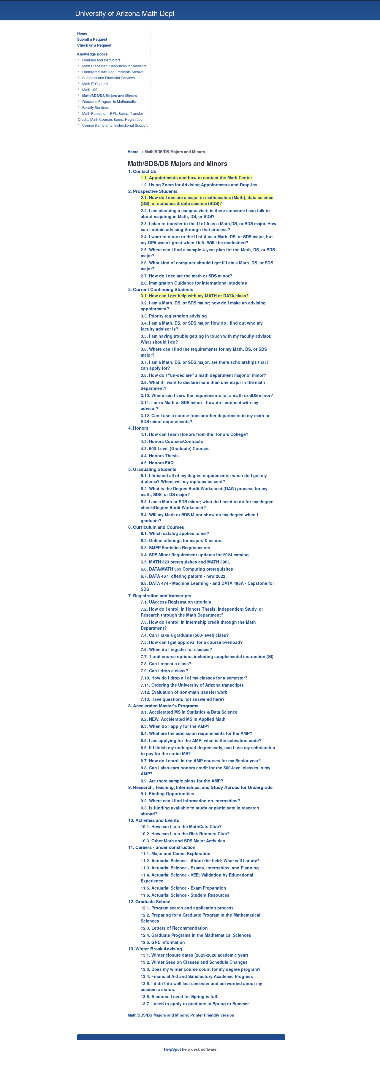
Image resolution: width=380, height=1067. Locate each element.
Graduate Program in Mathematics (109, 101)
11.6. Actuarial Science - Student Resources (185, 895)
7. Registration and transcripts (159, 595)
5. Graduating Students (152, 469)
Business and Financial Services (108, 77)
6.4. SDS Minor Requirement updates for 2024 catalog (195, 555)
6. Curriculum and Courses (156, 527)
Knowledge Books (92, 54)
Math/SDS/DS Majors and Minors (109, 95)
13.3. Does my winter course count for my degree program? (201, 969)
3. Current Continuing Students (160, 289)
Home (82, 33)
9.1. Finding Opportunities (167, 793)
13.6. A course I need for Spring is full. (179, 996)
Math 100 (89, 89)
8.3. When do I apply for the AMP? (175, 726)
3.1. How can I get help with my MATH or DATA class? (195, 295)
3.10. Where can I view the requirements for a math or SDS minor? (207, 395)
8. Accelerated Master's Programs (163, 705)
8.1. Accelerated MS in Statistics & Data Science (189, 712)
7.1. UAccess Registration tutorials (176, 602)
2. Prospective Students (153, 191)
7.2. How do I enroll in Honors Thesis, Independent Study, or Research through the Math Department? (202, 612)
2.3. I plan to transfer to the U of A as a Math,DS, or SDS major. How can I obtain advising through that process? (208, 226)
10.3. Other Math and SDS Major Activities (183, 841)
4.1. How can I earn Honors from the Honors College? (194, 434)
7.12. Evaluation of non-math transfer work (184, 692)
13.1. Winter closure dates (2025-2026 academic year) (194, 955)
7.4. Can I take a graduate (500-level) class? (185, 635)
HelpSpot (172, 1049)
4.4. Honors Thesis (160, 455)
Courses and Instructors (101, 59)
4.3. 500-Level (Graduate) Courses (175, 448)
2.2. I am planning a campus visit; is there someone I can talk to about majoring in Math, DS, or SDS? (205, 213)
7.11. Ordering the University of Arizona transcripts (192, 685)
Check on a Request (94, 45)
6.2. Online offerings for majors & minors (182, 540)
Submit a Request (92, 39)
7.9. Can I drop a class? (164, 671)
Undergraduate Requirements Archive (113, 71)
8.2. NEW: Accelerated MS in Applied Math (183, 719)
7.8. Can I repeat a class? (166, 663)
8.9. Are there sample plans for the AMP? (182, 781)
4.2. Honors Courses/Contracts (172, 441)
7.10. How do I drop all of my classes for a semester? (194, 678)
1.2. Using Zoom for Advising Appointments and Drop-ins (199, 185)
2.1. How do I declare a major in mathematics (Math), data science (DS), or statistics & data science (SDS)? (207, 200)
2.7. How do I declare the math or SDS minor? (186, 276)
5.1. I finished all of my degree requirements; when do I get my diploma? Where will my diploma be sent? (204, 478)
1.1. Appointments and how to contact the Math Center (196, 177)
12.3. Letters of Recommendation (174, 928)
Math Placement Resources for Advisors (114, 65)
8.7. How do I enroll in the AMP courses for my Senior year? (201, 760)
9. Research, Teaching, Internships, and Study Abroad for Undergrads (200, 787)
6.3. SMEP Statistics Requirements (175, 547)
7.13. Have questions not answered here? (183, 699)
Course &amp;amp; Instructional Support (115, 125)
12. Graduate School (149, 901)
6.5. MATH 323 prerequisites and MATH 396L (185, 562)
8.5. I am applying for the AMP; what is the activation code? (201, 740)
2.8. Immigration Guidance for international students (194, 283)
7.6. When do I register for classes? (176, 649)
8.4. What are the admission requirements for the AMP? (196, 733)
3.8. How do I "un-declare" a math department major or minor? (203, 375)
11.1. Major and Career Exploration (175, 853)
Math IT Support (95, 83)
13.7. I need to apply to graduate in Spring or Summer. (195, 1003)
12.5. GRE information (163, 942)
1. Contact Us (142, 171)
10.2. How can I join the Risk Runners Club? (185, 833)
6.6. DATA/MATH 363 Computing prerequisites (187, 569)
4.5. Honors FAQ (157, 463)
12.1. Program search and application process (187, 908)
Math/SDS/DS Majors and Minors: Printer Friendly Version (181, 1015)
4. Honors (138, 428)
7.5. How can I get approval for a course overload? (192, 642)
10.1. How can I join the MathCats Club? (181, 826)
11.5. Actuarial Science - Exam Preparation (183, 888)
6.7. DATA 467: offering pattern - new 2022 (183, 576)
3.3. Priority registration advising (174, 316)
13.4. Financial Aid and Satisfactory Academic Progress (197, 976)
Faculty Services (95, 107)
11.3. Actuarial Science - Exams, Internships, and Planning (200, 868)
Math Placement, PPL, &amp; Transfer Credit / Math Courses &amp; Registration (111, 116)
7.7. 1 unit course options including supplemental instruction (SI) (207, 656)
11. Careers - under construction (161, 847)
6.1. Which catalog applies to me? (175, 533)
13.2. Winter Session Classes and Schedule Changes (194, 962)
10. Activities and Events (153, 820)
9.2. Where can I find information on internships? (190, 801)
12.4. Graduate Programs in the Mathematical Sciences (196, 935)
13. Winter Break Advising (155, 948)
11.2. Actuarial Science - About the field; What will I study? (200, 860)
